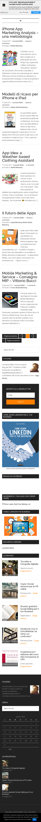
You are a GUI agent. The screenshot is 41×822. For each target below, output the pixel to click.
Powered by (3, 12)
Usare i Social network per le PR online (29, 586)
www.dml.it (31, 812)
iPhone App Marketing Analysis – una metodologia (20, 33)
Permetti (36, 12)
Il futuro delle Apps (19, 213)
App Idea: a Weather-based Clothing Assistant (18, 157)
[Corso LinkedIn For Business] (20, 526)
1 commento (31, 285)
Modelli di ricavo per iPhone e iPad (20, 96)
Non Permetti (23, 12)
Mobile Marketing (16, 46)
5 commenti (30, 165)
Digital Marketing (16, 222)
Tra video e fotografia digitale (29, 562)
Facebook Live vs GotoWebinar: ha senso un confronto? (29, 633)
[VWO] (8, 12)
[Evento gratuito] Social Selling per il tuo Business (29, 609)
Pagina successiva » (13, 340)
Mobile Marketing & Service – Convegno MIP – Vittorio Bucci (19, 277)
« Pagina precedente (10, 336)
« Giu (10, 749)
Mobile (13, 107)
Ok (34, 819)
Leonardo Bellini (8, 548)
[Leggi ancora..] (25, 571)
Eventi (13, 288)
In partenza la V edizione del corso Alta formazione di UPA (29, 656)
